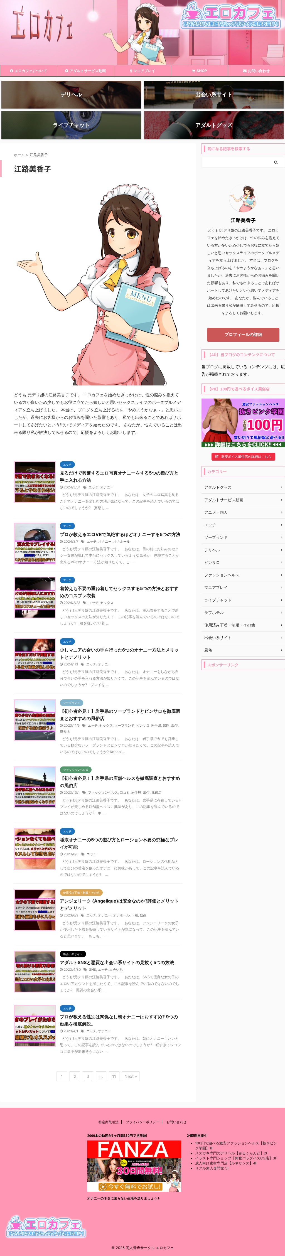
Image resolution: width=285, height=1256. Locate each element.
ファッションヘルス (103, 792)
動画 (143, 915)
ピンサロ (142, 725)
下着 (134, 915)
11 (114, 1076)
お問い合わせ (259, 70)
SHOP (201, 70)
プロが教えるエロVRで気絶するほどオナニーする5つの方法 (120, 534)
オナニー (107, 487)
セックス (107, 603)
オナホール (121, 541)
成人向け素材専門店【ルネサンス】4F (226, 1163)
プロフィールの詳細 (243, 334)
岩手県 (156, 725)
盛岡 (166, 725)
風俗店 (65, 731)
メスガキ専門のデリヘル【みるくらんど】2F (231, 1153)
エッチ (94, 487)
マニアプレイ (144, 70)
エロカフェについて (30, 70)
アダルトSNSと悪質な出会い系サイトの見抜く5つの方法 (117, 962)
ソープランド (124, 725)
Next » (130, 1076)
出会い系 (116, 969)
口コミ (125, 792)
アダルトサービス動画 (88, 70)
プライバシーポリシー (142, 1122)
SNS (92, 969)
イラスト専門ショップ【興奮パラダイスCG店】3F (236, 1158)
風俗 (174, 725)
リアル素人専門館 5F (212, 1168)
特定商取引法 (109, 1122)
